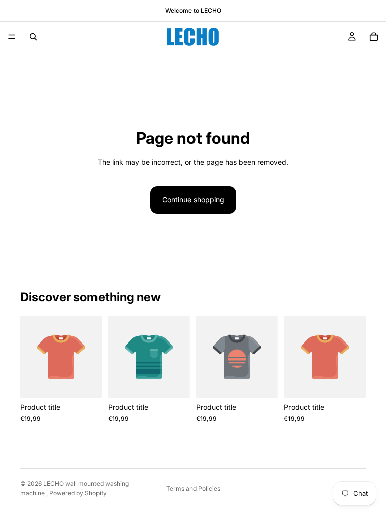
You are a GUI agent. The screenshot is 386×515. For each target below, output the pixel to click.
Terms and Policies (193, 488)
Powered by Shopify (78, 493)
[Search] (33, 37)
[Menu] (11, 36)
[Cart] (374, 37)
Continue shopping (193, 199)
